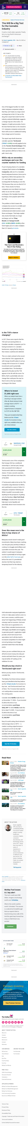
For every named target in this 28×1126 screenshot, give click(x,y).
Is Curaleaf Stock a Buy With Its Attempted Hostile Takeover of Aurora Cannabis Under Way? (18, 776)
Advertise (4, 1044)
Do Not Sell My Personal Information (11, 1122)
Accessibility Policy (6, 1113)
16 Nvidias (14, 900)
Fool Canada (17, 1053)
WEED (13, 223)
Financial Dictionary (6, 1079)
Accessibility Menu (14, 1)
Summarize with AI (9, 49)
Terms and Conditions (7, 1119)
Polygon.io (19, 1026)
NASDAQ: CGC (19, 443)
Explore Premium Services (17, 20)
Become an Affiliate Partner (8, 1095)
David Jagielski (5, 876)
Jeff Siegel (21, 780)
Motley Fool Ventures (7, 1091)
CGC (3, 223)
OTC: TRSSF (18, 513)
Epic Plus (4, 1058)
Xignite (13, 1026)
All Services (5, 1051)
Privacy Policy (5, 1107)
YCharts (14, 285)
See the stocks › (12, 429)
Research (4, 1037)
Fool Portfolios (5, 1060)
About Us (4, 1032)
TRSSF (4, 143)
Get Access (5, 953)
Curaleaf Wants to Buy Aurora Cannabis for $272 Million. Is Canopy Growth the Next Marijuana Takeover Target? (17, 784)
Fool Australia (17, 1051)
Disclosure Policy (6, 1110)
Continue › (10, 926)
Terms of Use (5, 1104)
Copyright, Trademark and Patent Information (13, 1116)
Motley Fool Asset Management (10, 1086)
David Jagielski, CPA (9, 40)
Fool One (4, 1063)
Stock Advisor (5, 1053)
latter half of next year (13, 557)
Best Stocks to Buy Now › (14, 7)
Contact (4, 1042)
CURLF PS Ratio (5, 285)
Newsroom (4, 1039)
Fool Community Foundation (9, 1093)
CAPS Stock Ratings (7, 1072)
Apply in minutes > (14, 257)
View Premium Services (13, 1003)
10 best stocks (11, 684)
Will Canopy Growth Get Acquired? (16, 793)
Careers (4, 1035)
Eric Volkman (21, 773)
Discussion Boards (6, 1074)
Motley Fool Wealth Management (10, 1088)
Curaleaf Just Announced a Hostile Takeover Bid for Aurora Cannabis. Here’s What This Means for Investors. (17, 808)
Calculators (4, 1077)
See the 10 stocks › (11, 744)
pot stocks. (15, 228)
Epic (3, 1056)
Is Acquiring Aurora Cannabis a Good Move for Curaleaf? (18, 800)
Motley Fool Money (6, 1065)
